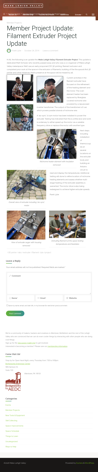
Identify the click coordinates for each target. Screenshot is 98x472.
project (48, 252)
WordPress (89, 463)
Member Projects (14, 23)
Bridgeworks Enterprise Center (17, 364)
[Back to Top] (89, 469)
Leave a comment (50, 51)
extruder (27, 252)
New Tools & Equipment (15, 415)
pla (42, 252)
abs (20, 252)
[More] (93, 14)
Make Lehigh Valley (24, 5)
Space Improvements (14, 426)
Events (8, 405)
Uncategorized (11, 441)
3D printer (13, 252)
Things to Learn (11, 436)
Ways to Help (10, 447)
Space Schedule (12, 431)
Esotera (79, 463)
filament (35, 252)
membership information (57, 346)
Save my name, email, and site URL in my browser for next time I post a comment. (38, 305)
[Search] (86, 14)
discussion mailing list (26, 343)
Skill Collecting (11, 421)
